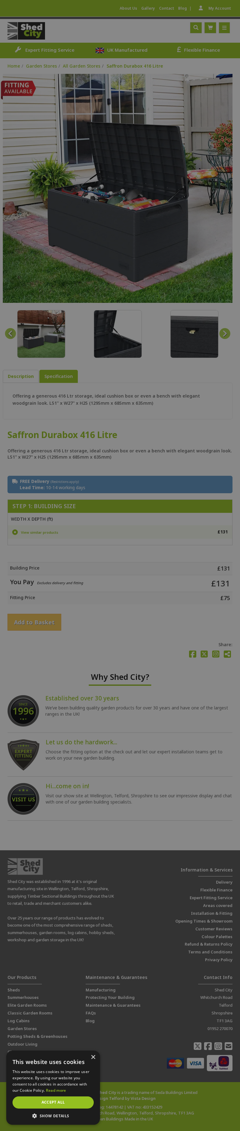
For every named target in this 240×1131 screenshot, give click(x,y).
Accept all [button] (53, 1102)
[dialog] (120, 565)
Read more (56, 1090)
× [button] (93, 1057)
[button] (53, 1116)
